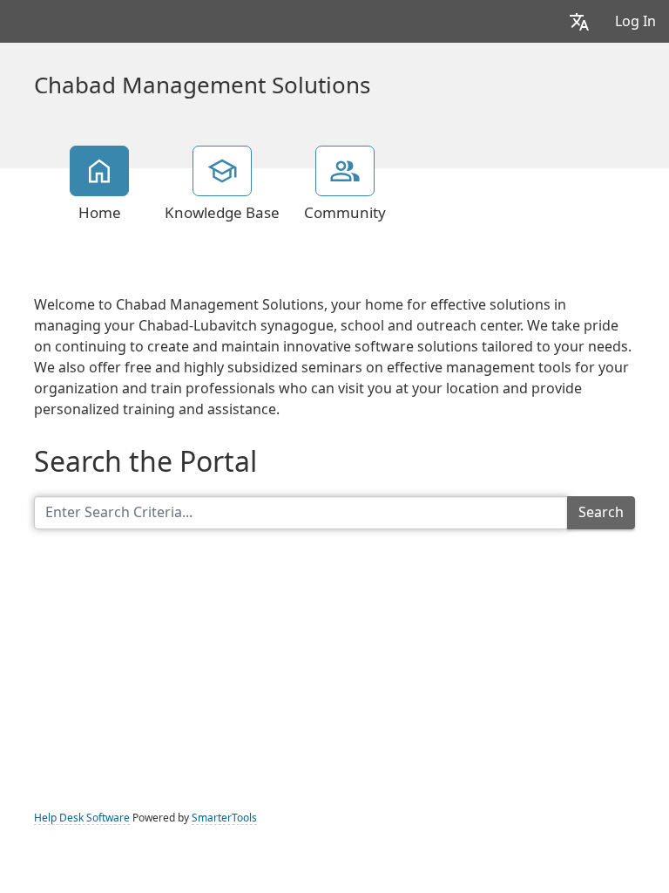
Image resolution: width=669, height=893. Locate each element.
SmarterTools (224, 818)
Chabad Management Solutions (202, 85)
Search (601, 512)
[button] (579, 21)
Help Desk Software (82, 818)
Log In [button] (635, 21)
